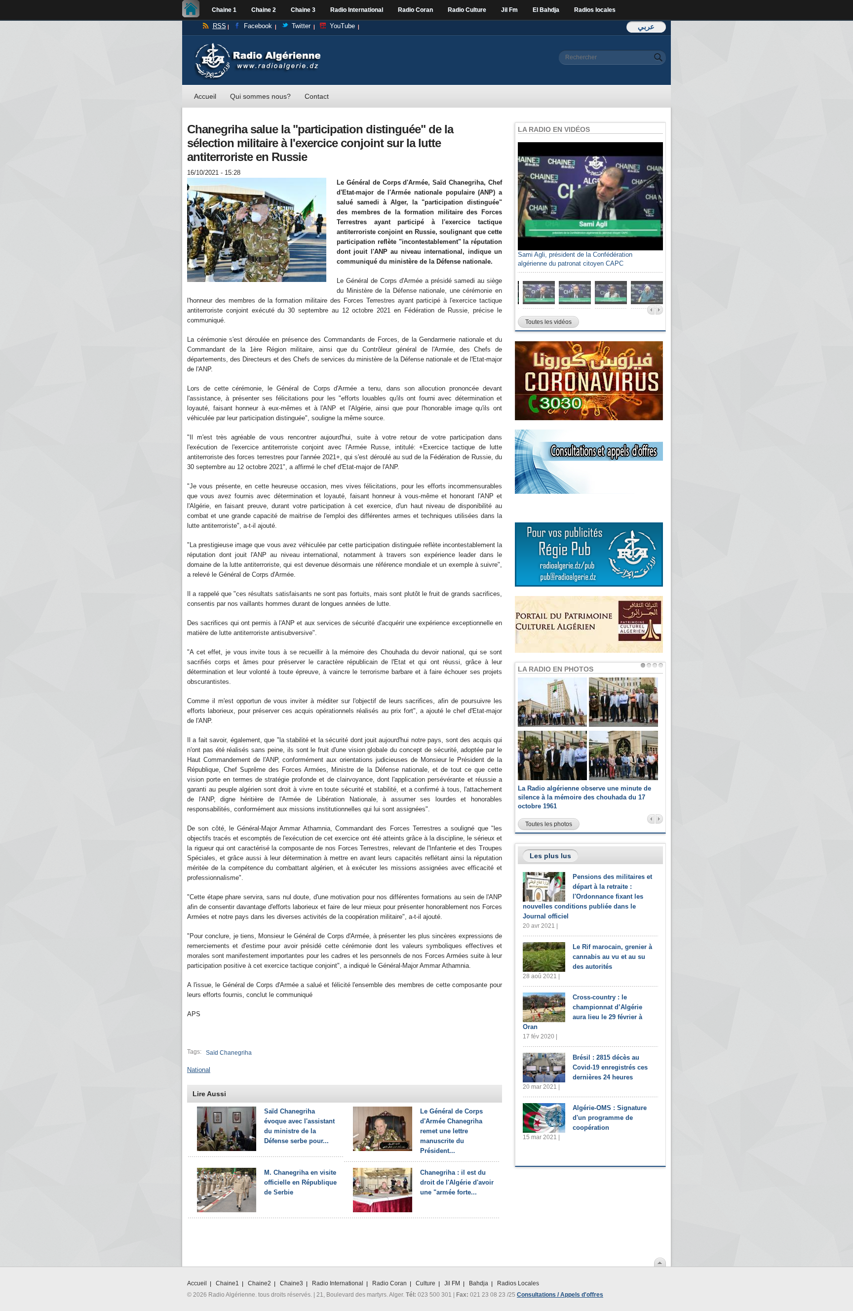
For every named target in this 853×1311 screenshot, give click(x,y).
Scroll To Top (660, 1262)
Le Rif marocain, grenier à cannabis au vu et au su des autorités (612, 956)
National (198, 1069)
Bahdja (478, 1283)
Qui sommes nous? (260, 96)
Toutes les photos (548, 824)
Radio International (356, 9)
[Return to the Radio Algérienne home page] (257, 45)
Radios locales (595, 9)
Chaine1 (227, 1283)
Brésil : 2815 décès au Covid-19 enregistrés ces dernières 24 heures (610, 1067)
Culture (425, 1283)
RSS (219, 26)
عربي (646, 26)
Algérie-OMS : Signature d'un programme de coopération (610, 1117)
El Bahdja (546, 9)
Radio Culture (467, 9)
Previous (651, 310)
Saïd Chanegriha (229, 1052)
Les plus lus (550, 856)
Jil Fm (509, 9)
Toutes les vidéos (548, 321)
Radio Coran (415, 9)
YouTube (342, 26)
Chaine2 (259, 1283)
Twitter (301, 26)
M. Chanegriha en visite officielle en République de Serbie (300, 1182)
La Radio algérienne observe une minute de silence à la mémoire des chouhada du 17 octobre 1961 (584, 797)
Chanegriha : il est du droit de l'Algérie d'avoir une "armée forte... (457, 1182)
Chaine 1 (224, 9)
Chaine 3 (303, 9)
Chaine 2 (263, 9)
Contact (317, 96)
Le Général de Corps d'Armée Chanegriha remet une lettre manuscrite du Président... (451, 1131)
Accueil (193, 10)
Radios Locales (518, 1283)
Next (659, 310)
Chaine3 (291, 1283)
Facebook (258, 26)
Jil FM (452, 1283)
